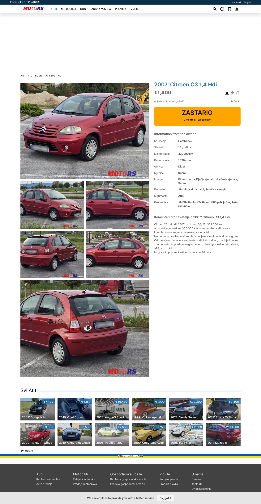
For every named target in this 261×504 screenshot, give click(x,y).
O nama (197, 474)
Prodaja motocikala (85, 483)
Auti (54, 8)
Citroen (36, 75)
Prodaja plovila (169, 483)
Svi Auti (29, 390)
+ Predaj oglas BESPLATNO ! (23, 2)
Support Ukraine (130, 456)
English (247, 2)
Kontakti (196, 483)
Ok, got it (165, 498)
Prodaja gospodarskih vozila (128, 483)
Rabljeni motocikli (84, 479)
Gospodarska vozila (95, 8)
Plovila (120, 8)
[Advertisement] (130, 45)
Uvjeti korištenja (201, 488)
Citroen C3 (54, 75)
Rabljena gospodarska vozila (128, 479)
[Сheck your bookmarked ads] (229, 9)
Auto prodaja (44, 483)
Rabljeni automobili (48, 479)
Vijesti (135, 8)
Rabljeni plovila (169, 479)
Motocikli (68, 8)
